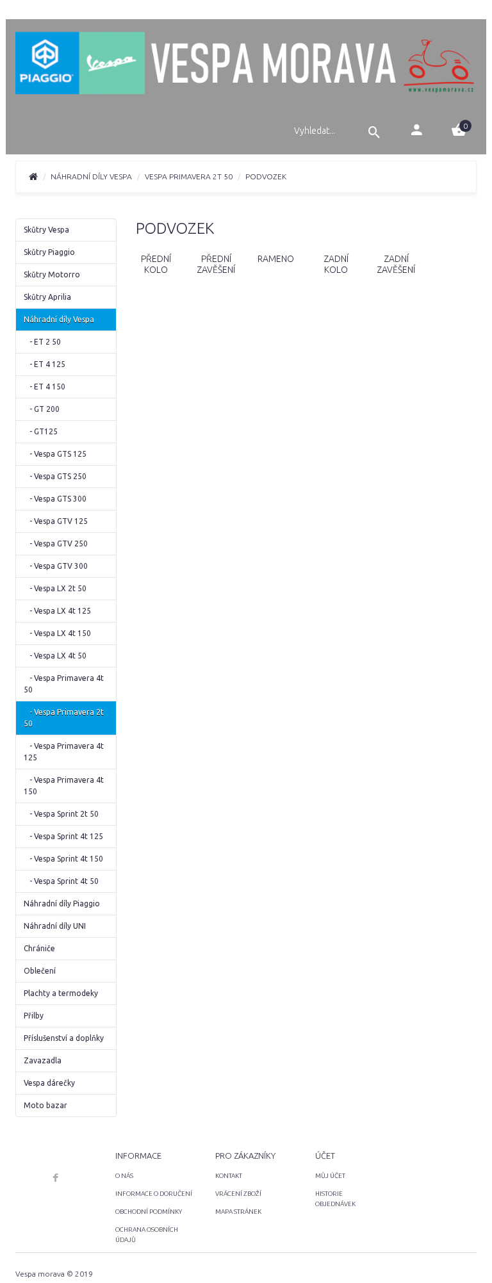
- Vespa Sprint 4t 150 (63, 858)
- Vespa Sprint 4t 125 (63, 836)
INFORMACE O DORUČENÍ (153, 1193)
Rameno (276, 259)
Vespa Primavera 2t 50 (189, 176)
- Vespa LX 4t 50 (55, 655)
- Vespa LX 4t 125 (57, 611)
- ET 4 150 (44, 386)
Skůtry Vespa (46, 229)
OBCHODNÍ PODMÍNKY (148, 1211)
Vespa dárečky (49, 1083)
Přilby (34, 1015)
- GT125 (41, 431)
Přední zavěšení (216, 264)
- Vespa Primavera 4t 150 (64, 786)
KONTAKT (228, 1175)
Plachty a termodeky (61, 993)
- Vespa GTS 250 (55, 476)
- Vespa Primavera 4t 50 (64, 684)
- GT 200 (42, 409)
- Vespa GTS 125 (55, 454)
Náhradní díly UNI (55, 926)
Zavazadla (43, 1060)
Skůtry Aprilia (47, 297)
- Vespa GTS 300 (55, 498)
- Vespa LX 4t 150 (57, 633)
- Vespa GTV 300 (56, 566)
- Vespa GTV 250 (56, 543)
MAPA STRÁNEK (238, 1211)
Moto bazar (45, 1105)
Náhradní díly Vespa (91, 176)
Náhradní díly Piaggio (62, 903)
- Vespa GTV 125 (56, 521)
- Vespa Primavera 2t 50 (64, 718)
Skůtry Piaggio (49, 252)
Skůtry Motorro (52, 274)
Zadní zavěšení (396, 264)
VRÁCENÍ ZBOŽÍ (238, 1193)
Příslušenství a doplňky (64, 1038)
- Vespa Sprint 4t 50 (61, 881)
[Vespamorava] (246, 64)
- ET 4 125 (44, 364)
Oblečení (40, 971)
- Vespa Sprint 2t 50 (61, 814)
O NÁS (124, 1175)
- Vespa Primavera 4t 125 (64, 752)
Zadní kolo (336, 264)
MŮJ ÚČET (330, 1175)
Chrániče (39, 948)
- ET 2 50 (42, 342)
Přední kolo (156, 264)
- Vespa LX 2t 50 (55, 588)
